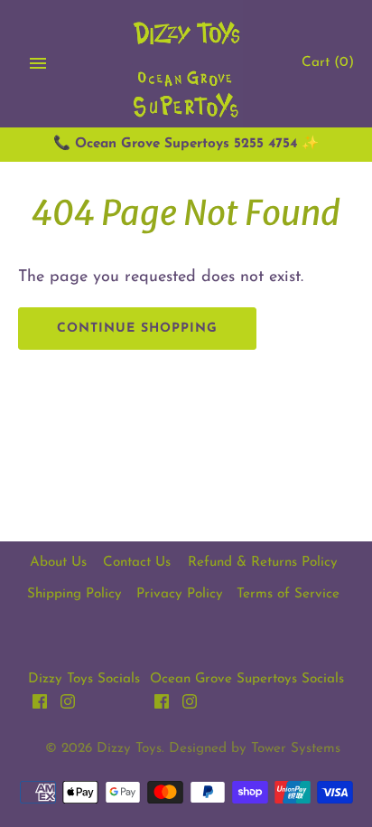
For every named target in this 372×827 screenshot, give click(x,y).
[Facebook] (40, 706)
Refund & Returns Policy (263, 562)
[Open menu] (38, 63)
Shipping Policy (74, 594)
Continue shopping (137, 328)
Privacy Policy (179, 594)
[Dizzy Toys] (186, 63)
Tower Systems (295, 749)
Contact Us (137, 562)
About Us (58, 562)
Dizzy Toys (129, 749)
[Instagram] (67, 706)
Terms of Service (288, 594)
